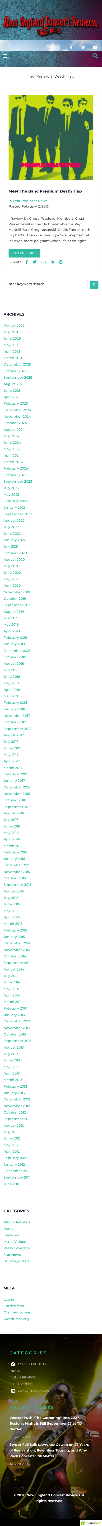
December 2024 (17, 410)
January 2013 (14, 1093)
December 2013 (17, 1021)
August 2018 (14, 663)
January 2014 (14, 1015)
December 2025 (17, 364)
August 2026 (14, 325)
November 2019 (17, 592)
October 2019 (15, 598)
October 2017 (15, 722)
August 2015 (14, 891)
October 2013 (15, 1034)
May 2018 (11, 683)
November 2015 (17, 872)
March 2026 (13, 358)
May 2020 (11, 579)
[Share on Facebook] (27, 262)
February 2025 (16, 403)
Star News (38, 201)
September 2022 (18, 514)
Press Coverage (17, 1248)
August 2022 (14, 520)
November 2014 (17, 950)
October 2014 (15, 956)
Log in (9, 1299)
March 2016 (13, 846)
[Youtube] (94, 47)
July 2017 (11, 741)
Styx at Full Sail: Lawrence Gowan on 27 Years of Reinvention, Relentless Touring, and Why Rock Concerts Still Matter (49, 1450)
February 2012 (15, 1158)
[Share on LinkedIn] (52, 262)
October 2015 (15, 878)
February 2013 (15, 1086)
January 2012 (14, 1164)
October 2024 (15, 423)
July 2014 (11, 976)
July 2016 (11, 820)
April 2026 (12, 351)
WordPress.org (16, 1319)
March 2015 (13, 924)
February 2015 (15, 930)
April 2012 (12, 1151)
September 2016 (18, 807)
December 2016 (17, 787)
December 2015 (17, 865)
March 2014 (13, 1002)
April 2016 (12, 839)
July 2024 (11, 436)
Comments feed (18, 1312)
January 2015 (14, 937)
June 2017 (12, 748)
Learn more (24, 253)
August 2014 (14, 969)
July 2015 (11, 898)
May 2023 (11, 494)
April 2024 (12, 455)
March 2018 (13, 696)
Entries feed (14, 1306)
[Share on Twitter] (35, 262)
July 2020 (11, 566)
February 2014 (15, 1008)
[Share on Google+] (43, 262)
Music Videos (15, 1241)
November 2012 (17, 1106)
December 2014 (17, 943)
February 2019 (15, 637)
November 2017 (17, 715)
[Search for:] (46, 284)
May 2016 (11, 833)
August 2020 (14, 559)
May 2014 (11, 989)
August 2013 (14, 1047)
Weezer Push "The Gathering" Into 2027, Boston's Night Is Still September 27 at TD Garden (45, 1423)
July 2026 (11, 332)
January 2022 (15, 540)
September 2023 (18, 481)
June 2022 (12, 533)
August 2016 (14, 813)
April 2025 (12, 397)
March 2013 (13, 1080)
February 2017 (15, 774)
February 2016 (15, 852)
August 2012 (14, 1125)
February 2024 (16, 468)
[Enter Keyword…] (95, 56)
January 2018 (14, 709)
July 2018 (11, 670)
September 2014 (18, 963)
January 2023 (15, 507)
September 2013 (17, 1041)
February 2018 (15, 702)
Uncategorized (16, 1261)
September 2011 (17, 1177)
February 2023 (16, 501)
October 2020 (15, 553)
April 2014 (12, 995)
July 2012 (11, 1132)
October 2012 (15, 1112)
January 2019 (14, 644)
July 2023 (11, 488)
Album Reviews (17, 1222)
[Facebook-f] (71, 47)
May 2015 (11, 911)
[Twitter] (83, 47)
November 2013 (17, 1028)
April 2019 (12, 631)
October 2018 (15, 657)
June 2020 (12, 572)
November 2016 (17, 794)
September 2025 (18, 377)
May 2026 (11, 345)
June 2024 (12, 442)
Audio (9, 1228)
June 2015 (12, 904)
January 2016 (14, 859)
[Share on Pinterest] (61, 262)
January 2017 (14, 780)
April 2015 (12, 917)
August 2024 (14, 429)
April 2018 (12, 690)
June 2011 (11, 1184)
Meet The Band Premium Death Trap (45, 191)
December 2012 (17, 1099)
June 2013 (12, 1060)
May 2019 (11, 624)
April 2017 (12, 761)
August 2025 (14, 384)
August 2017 (14, 735)
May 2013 (11, 1067)
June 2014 (12, 982)
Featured (20, 201)
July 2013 (11, 1054)
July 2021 (11, 546)
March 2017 (13, 768)
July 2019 (11, 618)
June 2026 (12, 338)
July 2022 (11, 527)
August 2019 (14, 611)
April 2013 (12, 1073)
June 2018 (12, 676)
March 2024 (13, 462)
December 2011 (16, 1171)
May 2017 (11, 755)
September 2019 (18, 605)
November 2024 (17, 416)
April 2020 (12, 585)
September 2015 (17, 884)
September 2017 (17, 729)
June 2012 (12, 1138)
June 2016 (12, 826)
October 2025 (15, 371)
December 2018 (17, 651)
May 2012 (11, 1145)
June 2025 (12, 390)
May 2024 (11, 449)
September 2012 (17, 1119)
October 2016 (15, 800)
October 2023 (15, 475)
